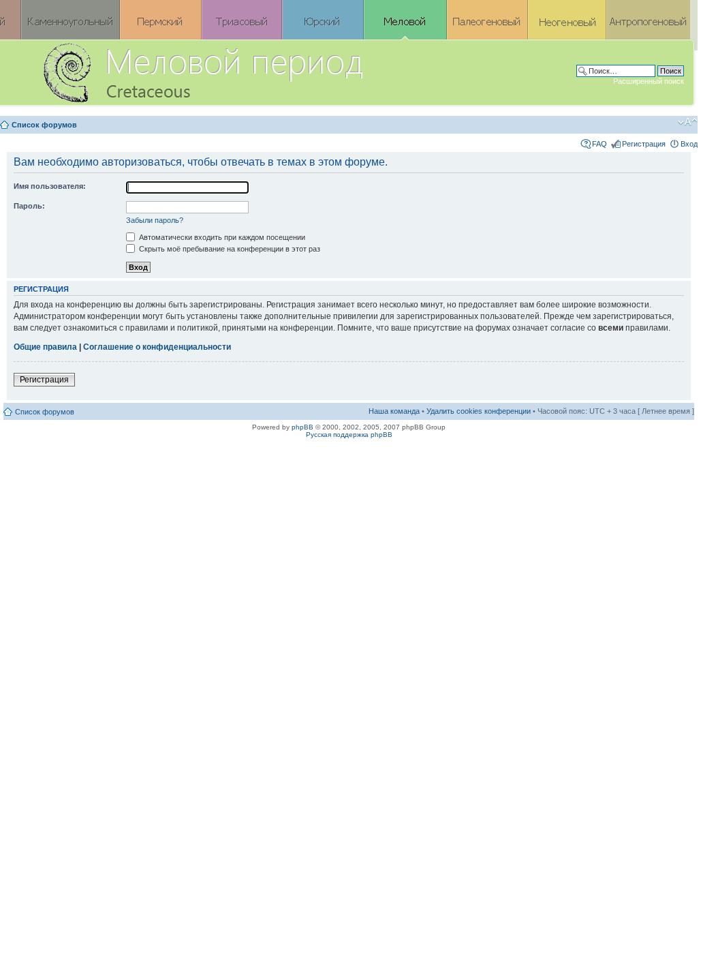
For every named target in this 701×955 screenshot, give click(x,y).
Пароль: (29, 206)
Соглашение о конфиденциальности (157, 347)
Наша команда (394, 411)
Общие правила (45, 347)
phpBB (302, 427)
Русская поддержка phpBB (349, 434)
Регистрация (644, 144)
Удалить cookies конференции (478, 411)
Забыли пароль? (154, 220)
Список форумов (44, 125)
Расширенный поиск (648, 81)
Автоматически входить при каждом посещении (221, 237)
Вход (689, 144)
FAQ (599, 144)
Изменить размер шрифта (688, 122)
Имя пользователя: (50, 186)
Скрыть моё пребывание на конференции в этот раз (228, 249)
